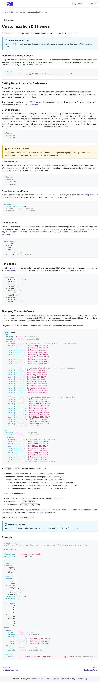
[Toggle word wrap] (91, 543)
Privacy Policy (37, 679)
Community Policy (68, 679)
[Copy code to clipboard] (95, 71)
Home (4, 12)
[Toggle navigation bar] (4, 3)
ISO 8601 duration (35, 102)
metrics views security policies (23, 60)
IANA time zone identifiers (17, 270)
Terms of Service (52, 679)
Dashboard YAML (77, 44)
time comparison (87, 195)
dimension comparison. (11, 197)
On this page (9, 20)
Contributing (82, 679)
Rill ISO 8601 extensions (28, 105)
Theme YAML (60, 528)
